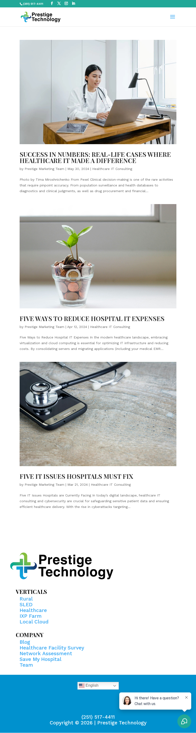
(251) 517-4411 (98, 717)
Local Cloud (34, 622)
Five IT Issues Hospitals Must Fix (76, 476)
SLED (26, 604)
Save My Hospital (40, 659)
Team (26, 665)
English (91, 686)
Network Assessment (46, 653)
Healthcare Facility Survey (52, 648)
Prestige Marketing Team (44, 169)
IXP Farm (31, 616)
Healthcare (33, 610)
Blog (25, 642)
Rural (26, 599)
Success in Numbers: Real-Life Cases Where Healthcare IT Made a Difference (95, 157)
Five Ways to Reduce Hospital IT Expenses (92, 318)
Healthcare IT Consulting (112, 169)
